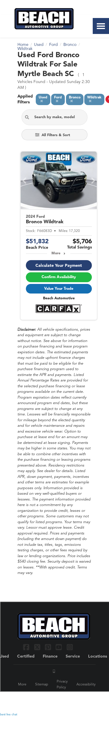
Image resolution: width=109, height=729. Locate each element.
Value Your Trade (58, 289)
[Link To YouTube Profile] (59, 647)
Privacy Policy (62, 684)
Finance (50, 656)
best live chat (8, 714)
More (55, 253)
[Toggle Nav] (101, 26)
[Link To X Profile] (37, 647)
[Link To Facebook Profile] (27, 647)
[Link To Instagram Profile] (69, 647)
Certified (26, 656)
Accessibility (86, 684)
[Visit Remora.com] (79, 700)
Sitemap (41, 684)
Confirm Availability (59, 277)
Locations (97, 656)
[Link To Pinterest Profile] (48, 647)
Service (73, 656)
